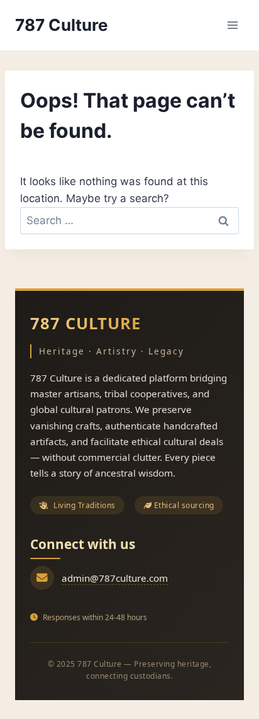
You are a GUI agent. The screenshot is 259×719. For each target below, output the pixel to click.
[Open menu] (232, 25)
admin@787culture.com (115, 578)
